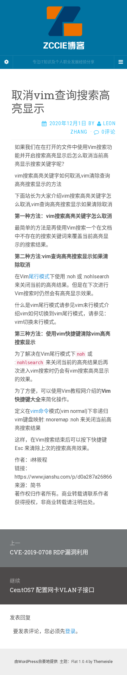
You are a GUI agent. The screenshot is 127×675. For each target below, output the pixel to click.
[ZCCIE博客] (63, 27)
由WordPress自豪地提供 (36, 661)
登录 (70, 631)
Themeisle (103, 661)
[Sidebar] (6, 62)
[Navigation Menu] (120, 62)
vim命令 (39, 411)
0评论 (109, 132)
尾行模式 (39, 276)
